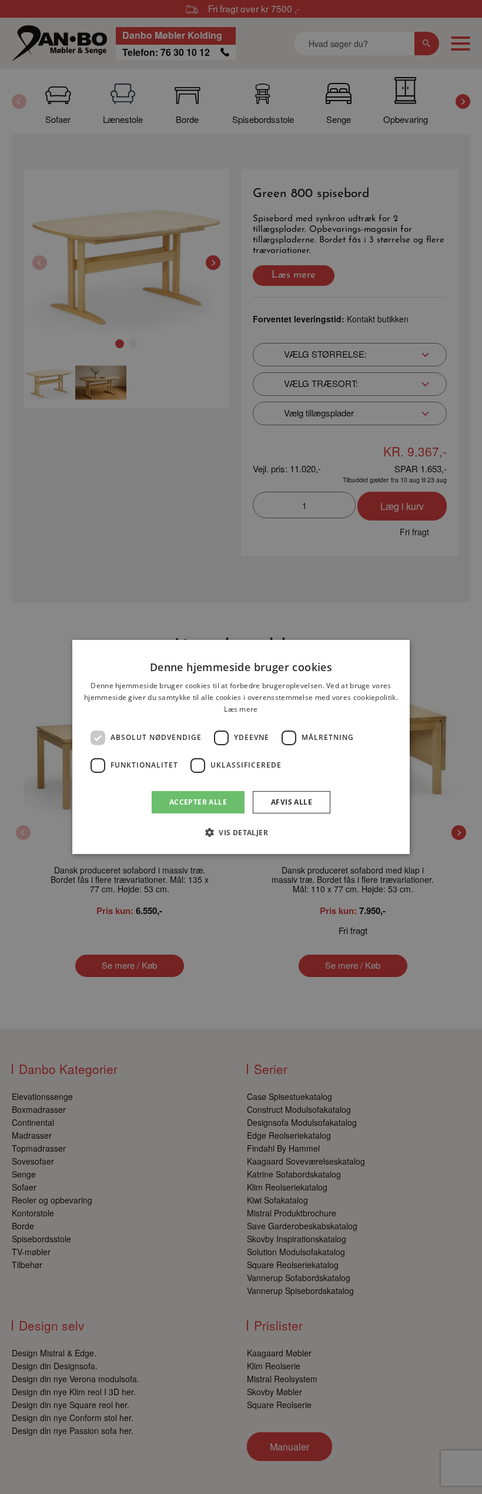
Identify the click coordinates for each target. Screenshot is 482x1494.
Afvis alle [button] (291, 802)
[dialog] (241, 747)
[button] (241, 832)
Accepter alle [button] (198, 802)
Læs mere (240, 709)
